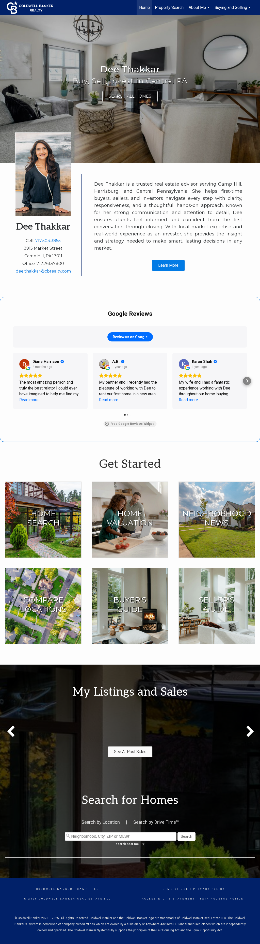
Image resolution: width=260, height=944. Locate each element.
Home (144, 7)
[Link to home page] (32, 7)
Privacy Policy (209, 889)
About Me (200, 10)
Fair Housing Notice (221, 898)
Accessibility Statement (168, 898)
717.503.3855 (48, 240)
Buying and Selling (233, 10)
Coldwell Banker (54, 889)
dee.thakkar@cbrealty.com (43, 271)
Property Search (169, 7)
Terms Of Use (174, 889)
